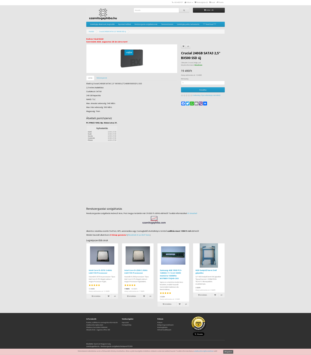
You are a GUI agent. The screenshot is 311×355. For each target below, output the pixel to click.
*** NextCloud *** (209, 24)
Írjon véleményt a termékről (211, 95)
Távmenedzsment (167, 24)
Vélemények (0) (101, 78)
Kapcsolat (125, 322)
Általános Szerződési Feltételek (96, 327)
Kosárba (202, 90)
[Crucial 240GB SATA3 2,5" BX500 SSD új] (131, 58)
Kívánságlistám (162, 327)
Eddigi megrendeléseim (165, 325)
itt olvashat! (192, 213)
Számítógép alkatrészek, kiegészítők (102, 24)
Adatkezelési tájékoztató (94, 325)
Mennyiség (184, 79)
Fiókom (159, 322)
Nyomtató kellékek (124, 24)
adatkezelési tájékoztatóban (204, 351)
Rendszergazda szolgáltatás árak (146, 24)
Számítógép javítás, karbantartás (188, 24)
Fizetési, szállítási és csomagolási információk (102, 322)
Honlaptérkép (126, 325)
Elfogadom (228, 352)
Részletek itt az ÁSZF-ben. (139, 235)
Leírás (90, 78)
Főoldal (91, 31)
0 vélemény (196, 95)
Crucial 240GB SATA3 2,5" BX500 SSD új (112, 31)
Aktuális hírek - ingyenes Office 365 (98, 330)
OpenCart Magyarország (102, 344)
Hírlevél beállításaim (164, 330)
